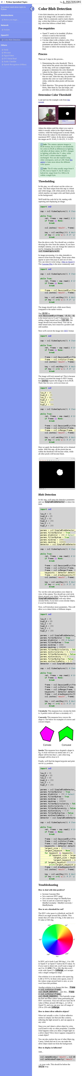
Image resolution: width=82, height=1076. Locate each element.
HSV (66, 331)
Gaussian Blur (47, 264)
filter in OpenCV (68, 262)
